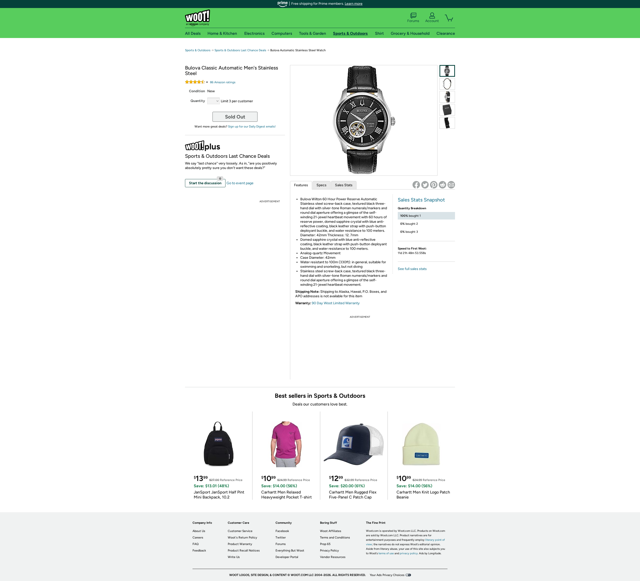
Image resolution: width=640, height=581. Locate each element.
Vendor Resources (333, 557)
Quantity (197, 101)
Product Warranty (240, 544)
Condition (197, 91)
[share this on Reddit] (442, 184)
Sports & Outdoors (197, 50)
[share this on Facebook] (416, 184)
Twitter (281, 537)
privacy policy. (409, 553)
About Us (198, 531)
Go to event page (240, 183)
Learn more (353, 4)
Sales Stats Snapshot (421, 200)
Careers (197, 537)
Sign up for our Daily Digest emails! (252, 126)
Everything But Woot (290, 550)
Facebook (282, 531)
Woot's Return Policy (242, 537)
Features (301, 185)
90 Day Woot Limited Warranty (336, 303)
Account (432, 21)
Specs (321, 185)
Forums (413, 21)
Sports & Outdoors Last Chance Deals (240, 50)
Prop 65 (325, 544)
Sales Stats (343, 185)
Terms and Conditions (335, 537)
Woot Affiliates (330, 531)
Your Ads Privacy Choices (387, 575)
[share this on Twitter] (425, 184)
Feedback (199, 550)
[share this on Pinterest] (434, 184)
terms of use (386, 553)
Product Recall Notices (244, 550)
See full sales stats (412, 269)
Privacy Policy (329, 550)
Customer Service (240, 531)
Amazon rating (223, 82)
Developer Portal (287, 557)
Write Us (234, 557)
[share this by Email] (451, 184)
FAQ (195, 544)
